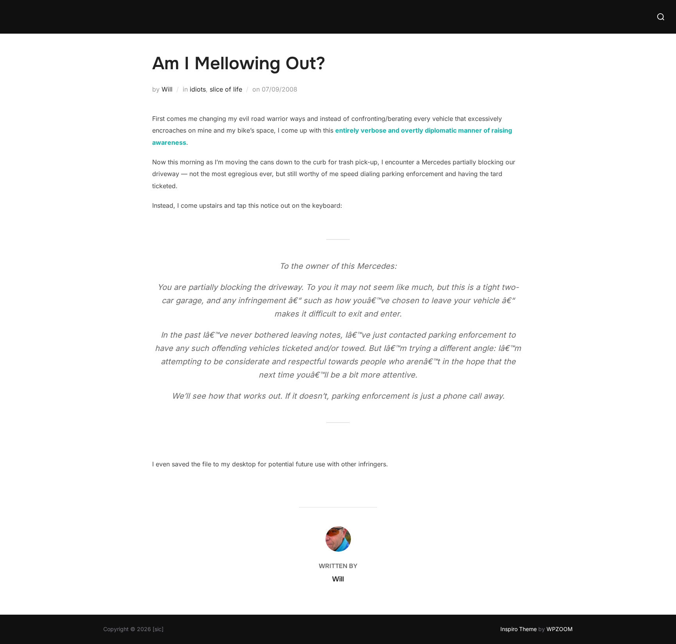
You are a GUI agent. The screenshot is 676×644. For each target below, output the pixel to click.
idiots (198, 89)
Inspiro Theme (518, 629)
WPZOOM (560, 629)
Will (167, 89)
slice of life (226, 89)
